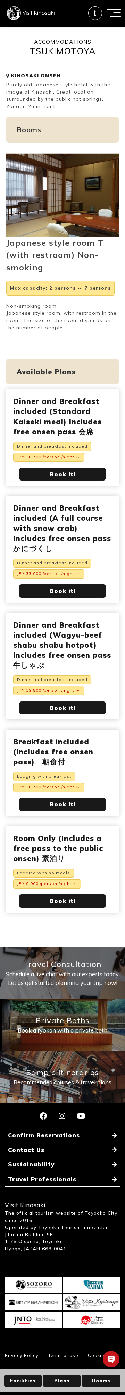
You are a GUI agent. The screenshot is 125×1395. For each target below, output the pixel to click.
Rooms (101, 1380)
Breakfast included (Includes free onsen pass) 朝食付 (53, 751)
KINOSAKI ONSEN (35, 75)
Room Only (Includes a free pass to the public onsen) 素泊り (58, 848)
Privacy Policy (22, 1355)
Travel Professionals (42, 1179)
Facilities (23, 1380)
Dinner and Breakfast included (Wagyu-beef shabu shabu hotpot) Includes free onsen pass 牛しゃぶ (62, 645)
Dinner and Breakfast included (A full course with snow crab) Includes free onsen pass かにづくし (62, 528)
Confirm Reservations (44, 1135)
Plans (62, 1380)
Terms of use (63, 1355)
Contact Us (26, 1149)
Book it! (63, 474)
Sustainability (31, 1164)
